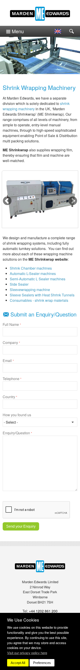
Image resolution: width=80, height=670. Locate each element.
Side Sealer (19, 284)
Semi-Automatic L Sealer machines (37, 278)
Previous (7, 201)
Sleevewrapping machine (30, 289)
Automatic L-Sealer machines (33, 273)
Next (73, 201)
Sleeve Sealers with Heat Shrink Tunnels (42, 295)
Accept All (18, 663)
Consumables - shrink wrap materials (39, 300)
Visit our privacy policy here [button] (27, 652)
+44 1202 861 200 (43, 611)
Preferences (42, 663)
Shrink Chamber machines (31, 268)
